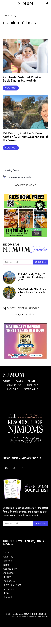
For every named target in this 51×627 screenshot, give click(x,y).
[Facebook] (6, 468)
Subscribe (8, 589)
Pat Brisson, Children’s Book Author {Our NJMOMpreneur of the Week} (25, 136)
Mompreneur (14, 385)
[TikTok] (22, 468)
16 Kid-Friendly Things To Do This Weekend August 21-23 (32, 277)
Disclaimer (8, 573)
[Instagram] (14, 468)
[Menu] (4, 3)
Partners (7, 560)
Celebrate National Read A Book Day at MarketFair (22, 79)
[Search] (47, 3)
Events (6, 381)
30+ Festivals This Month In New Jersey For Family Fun (32, 292)
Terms (6, 565)
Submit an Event (12, 585)
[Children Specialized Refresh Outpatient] (25, 341)
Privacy (7, 577)
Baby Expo (12, 389)
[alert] (25, 177)
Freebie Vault (31, 389)
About (6, 552)
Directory (32, 385)
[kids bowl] (25, 215)
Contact (7, 597)
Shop (6, 593)
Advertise (8, 556)
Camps (19, 381)
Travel (31, 381)
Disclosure (9, 581)
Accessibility (10, 569)
